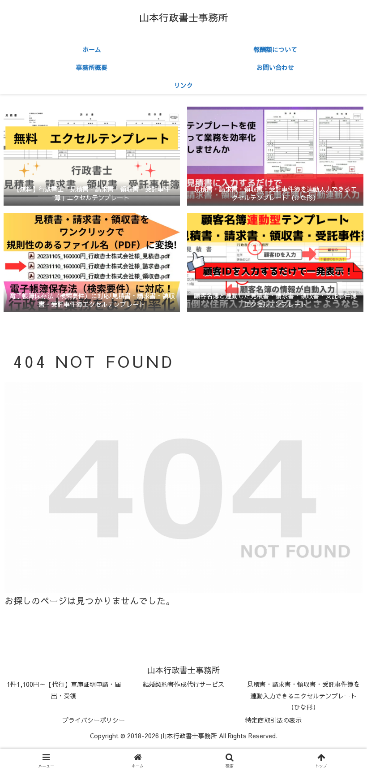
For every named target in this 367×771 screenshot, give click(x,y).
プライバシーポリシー (93, 719)
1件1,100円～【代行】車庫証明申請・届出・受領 (64, 690)
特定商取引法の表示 (273, 719)
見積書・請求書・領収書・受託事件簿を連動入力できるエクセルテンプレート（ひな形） (303, 695)
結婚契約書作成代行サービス (183, 684)
